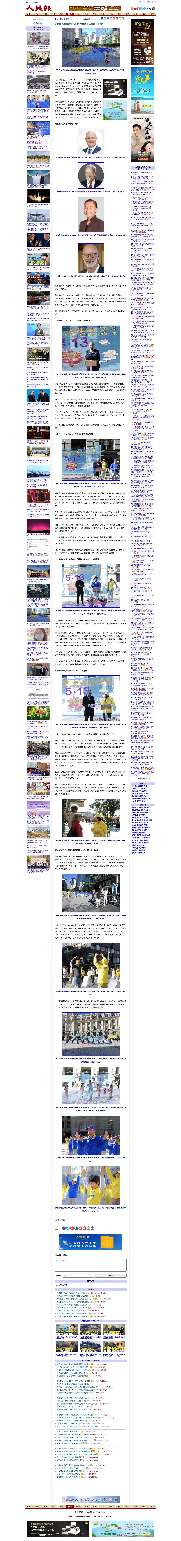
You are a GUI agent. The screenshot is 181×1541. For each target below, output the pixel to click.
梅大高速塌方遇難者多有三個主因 (77, 1471)
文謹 (140, 788)
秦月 (143, 815)
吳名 (133, 796)
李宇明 (146, 823)
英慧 (133, 833)
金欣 (133, 786)
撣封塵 (134, 817)
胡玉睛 (142, 799)
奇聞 (78, 14)
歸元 (147, 812)
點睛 (136, 833)
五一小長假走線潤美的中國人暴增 (77, 1457)
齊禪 (140, 848)
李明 (136, 791)
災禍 (86, 14)
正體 (144, 2)
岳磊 (143, 843)
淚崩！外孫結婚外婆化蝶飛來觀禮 (78, 1443)
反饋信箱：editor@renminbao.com (90, 1512)
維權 (135, 14)
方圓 (147, 817)
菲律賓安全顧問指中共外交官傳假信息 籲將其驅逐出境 (85, 1418)
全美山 (147, 810)
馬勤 (136, 848)
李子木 (139, 801)
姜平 (138, 840)
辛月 (141, 823)
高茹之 (142, 838)
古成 (136, 807)
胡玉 (133, 823)
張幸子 (142, 810)
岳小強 (146, 796)
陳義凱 (147, 828)
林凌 (138, 853)
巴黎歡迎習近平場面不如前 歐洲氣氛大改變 (81, 1465)
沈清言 (144, 788)
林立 (136, 850)
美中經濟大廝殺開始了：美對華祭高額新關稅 (82, 1381)
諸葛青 (134, 853)
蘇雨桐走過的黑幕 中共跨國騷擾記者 (78, 1420)
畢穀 (133, 830)
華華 (136, 845)
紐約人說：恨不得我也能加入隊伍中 (79, 1401)
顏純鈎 (142, 812)
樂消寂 (137, 823)
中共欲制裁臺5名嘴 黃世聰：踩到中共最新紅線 (82, 1370)
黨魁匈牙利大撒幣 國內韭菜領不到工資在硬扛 (82, 1415)
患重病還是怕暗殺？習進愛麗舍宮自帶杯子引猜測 (83, 1434)
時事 (53, 14)
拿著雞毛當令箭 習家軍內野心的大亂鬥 (79, 1376)
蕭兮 (136, 794)
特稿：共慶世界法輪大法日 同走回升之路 (79, 1305)
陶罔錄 (134, 835)
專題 (119, 14)
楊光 (133, 810)
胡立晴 (147, 799)
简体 (140, 2)
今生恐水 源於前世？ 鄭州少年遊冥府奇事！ (81, 1367)
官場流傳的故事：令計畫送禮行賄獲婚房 (79, 1409)
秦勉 (133, 807)
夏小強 (137, 838)
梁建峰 (137, 799)
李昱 (133, 794)
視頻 (144, 14)
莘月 (141, 825)
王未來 (139, 820)
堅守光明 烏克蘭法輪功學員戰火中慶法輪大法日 (84, 1299)
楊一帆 (141, 794)
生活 (103, 14)
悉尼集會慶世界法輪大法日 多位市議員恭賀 (81, 1316)
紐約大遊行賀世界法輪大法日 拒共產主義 (80, 1308)
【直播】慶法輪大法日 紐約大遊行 (78, 1310)
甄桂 (147, 830)
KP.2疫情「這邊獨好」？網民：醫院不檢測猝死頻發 (85, 1387)
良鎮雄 (139, 828)
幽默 (61, 14)
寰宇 (127, 14)
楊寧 (136, 815)
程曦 (133, 791)
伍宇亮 (144, 791)
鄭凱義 (137, 796)
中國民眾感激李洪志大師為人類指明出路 (80, 1398)
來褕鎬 (144, 820)
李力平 (147, 838)
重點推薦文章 (38, 27)
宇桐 (138, 825)
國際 (70, 14)
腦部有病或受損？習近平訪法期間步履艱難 (81, 1448)
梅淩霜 (137, 786)
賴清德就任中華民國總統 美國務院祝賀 (79, 1296)
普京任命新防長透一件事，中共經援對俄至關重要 (82, 1390)
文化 (111, 14)
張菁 (133, 812)
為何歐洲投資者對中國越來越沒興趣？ (78, 1373)
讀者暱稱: (58, 1276)
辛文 (136, 788)
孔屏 (145, 786)
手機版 (149, 2)
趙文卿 (134, 840)
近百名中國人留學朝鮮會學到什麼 (77, 1460)
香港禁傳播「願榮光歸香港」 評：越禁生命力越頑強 (84, 1426)
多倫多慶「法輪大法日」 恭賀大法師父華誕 (81, 1302)
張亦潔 (144, 835)
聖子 (140, 815)
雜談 (152, 14)
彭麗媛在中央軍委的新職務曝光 (77, 1477)
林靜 (133, 799)
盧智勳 (134, 828)
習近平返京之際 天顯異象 (73, 1384)
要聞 (37, 14)
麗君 (141, 786)
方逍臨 (134, 801)
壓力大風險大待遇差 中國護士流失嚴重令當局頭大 (84, 1404)
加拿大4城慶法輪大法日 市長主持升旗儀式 (80, 1313)
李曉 (133, 850)
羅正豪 (137, 810)
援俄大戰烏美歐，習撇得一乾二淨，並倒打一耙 (81, 1437)
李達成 (142, 840)
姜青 (147, 840)
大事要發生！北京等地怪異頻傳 (76, 1474)
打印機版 (61, 1220)
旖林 (133, 845)
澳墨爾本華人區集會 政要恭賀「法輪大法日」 (82, 1293)
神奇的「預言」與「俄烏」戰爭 (75, 1407)
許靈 (143, 850)
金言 (143, 828)
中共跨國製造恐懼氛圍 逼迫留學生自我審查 (80, 1393)
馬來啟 (141, 807)
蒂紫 (143, 830)
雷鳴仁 (137, 812)
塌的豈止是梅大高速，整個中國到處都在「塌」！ (83, 1440)
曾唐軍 (149, 820)
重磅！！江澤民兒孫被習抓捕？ (76, 1431)
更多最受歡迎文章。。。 (146, 778)
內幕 (45, 14)
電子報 (154, 2)
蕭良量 (134, 843)
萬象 (94, 14)
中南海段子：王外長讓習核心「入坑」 (79, 1468)
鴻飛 (148, 835)
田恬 (147, 843)
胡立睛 (134, 820)
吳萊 (133, 848)
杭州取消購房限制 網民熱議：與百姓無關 (80, 1423)
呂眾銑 (146, 825)
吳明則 (139, 835)
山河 (133, 815)
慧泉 (143, 833)
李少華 (142, 853)
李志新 (134, 825)
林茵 (143, 817)
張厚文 (146, 794)
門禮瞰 (139, 843)
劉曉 (133, 788)
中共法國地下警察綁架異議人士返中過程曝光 (82, 1451)
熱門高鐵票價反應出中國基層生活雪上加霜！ (82, 1364)
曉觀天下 (138, 830)
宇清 (140, 833)
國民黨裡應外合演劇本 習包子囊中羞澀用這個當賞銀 (84, 1454)
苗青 (133, 838)
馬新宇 (146, 807)
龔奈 (141, 796)
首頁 (28, 14)
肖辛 (143, 801)
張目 (143, 845)
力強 (140, 791)
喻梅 (140, 845)
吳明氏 (139, 817)
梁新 (140, 850)
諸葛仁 (144, 848)
